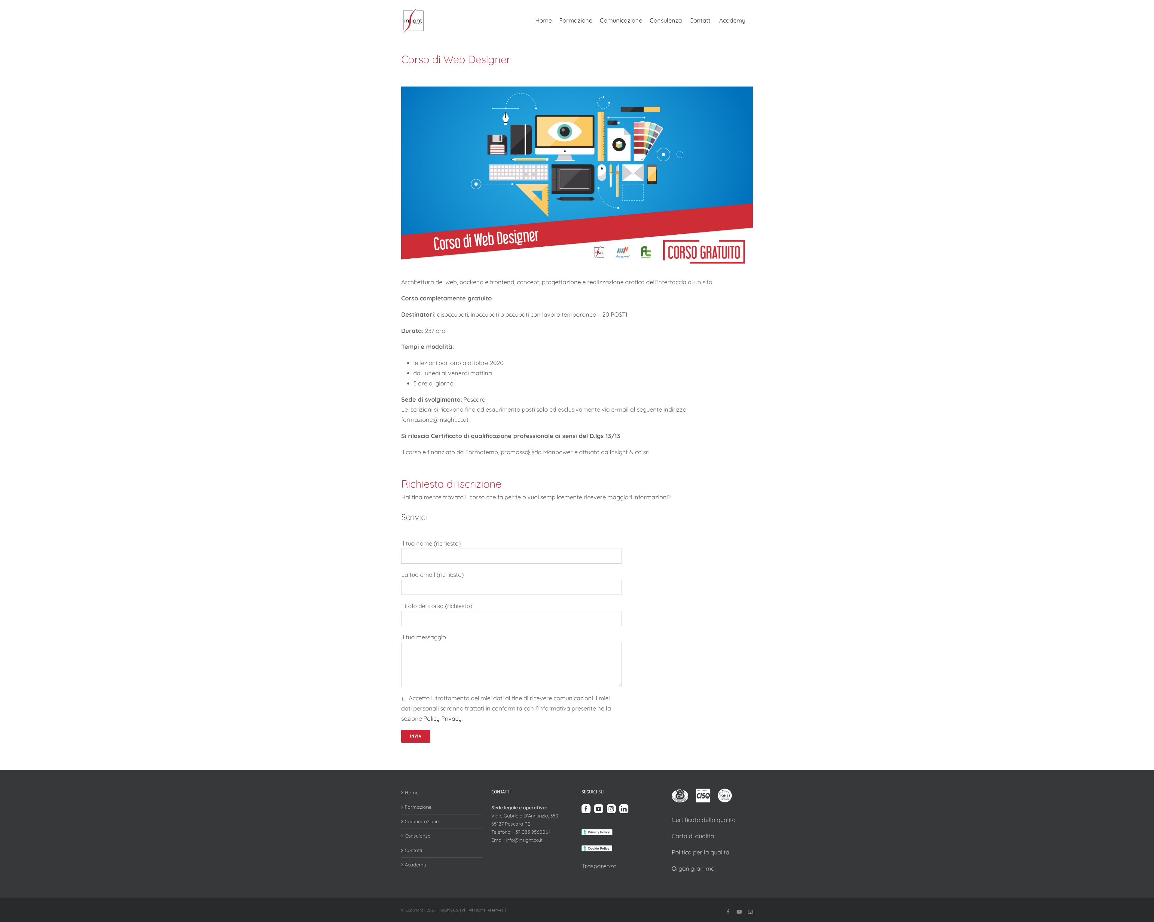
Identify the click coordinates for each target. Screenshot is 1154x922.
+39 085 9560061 (531, 832)
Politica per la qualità (700, 852)
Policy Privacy (442, 718)
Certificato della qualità (704, 819)
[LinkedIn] (623, 808)
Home (412, 793)
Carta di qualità (693, 836)
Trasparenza (599, 866)
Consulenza (418, 836)
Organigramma (693, 868)
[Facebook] (586, 808)
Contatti (413, 850)
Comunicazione (422, 821)
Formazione (418, 807)
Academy (415, 865)
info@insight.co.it (524, 840)
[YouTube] (598, 808)
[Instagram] (611, 808)
